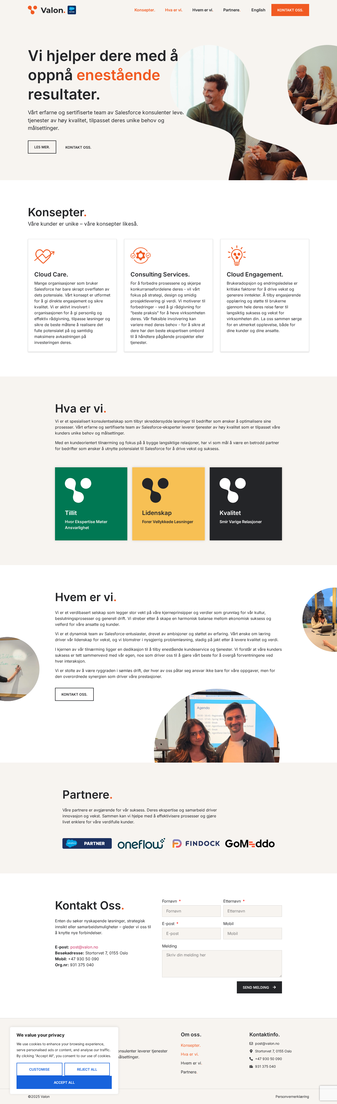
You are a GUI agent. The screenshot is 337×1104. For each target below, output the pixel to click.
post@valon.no (84, 947)
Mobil (228, 923)
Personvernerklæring (292, 1096)
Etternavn (232, 901)
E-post (169, 923)
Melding (169, 946)
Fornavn (170, 901)
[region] (64, 1060)
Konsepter (144, 9)
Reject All (87, 1069)
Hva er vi (174, 9)
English (258, 9)
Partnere (232, 9)
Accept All (64, 1082)
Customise (39, 1069)
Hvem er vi (202, 9)
